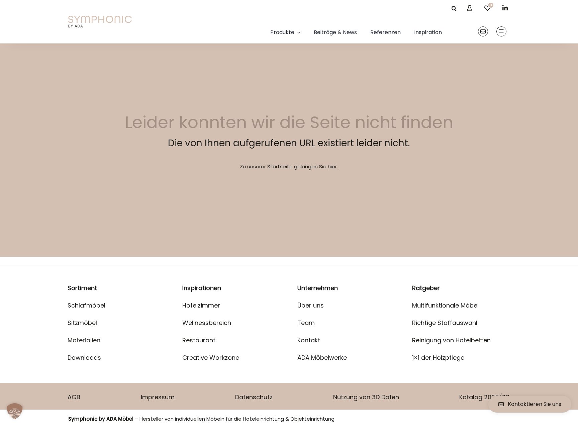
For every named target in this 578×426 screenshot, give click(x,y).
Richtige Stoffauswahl (444, 323)
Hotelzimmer (201, 305)
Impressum (158, 397)
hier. (333, 166)
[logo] (100, 18)
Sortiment (82, 288)
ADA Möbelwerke (322, 357)
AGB (74, 397)
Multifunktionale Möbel (445, 305)
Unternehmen (317, 288)
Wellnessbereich (206, 323)
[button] (14, 411)
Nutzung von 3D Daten (366, 397)
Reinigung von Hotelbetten (451, 340)
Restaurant (198, 340)
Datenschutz (254, 397)
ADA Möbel (119, 418)
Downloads (84, 357)
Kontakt (308, 340)
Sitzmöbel (82, 323)
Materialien (84, 340)
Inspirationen (201, 288)
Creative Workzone (210, 357)
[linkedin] (505, 7)
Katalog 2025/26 (484, 397)
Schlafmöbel (86, 305)
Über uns (310, 305)
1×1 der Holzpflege (438, 357)
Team (306, 323)
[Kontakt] (483, 31)
